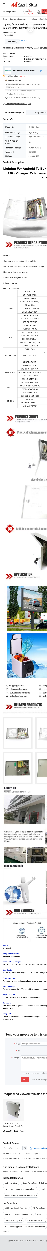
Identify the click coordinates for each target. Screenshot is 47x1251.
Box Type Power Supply (36, 1220)
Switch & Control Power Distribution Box (21, 1195)
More (5, 1231)
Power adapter (32, 1153)
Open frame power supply (13, 1158)
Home (5, 19)
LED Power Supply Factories (16, 1208)
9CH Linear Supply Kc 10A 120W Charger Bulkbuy (25, 1226)
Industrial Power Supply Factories (18, 1214)
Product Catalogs (39, 1148)
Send (25, 1079)
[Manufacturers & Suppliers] (23, 4)
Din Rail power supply (11, 1153)
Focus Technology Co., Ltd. (33, 1241)
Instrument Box (11, 1183)
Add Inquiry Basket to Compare (18, 103)
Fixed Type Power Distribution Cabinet (20, 1189)
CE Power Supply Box (13, 1220)
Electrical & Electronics (18, 19)
